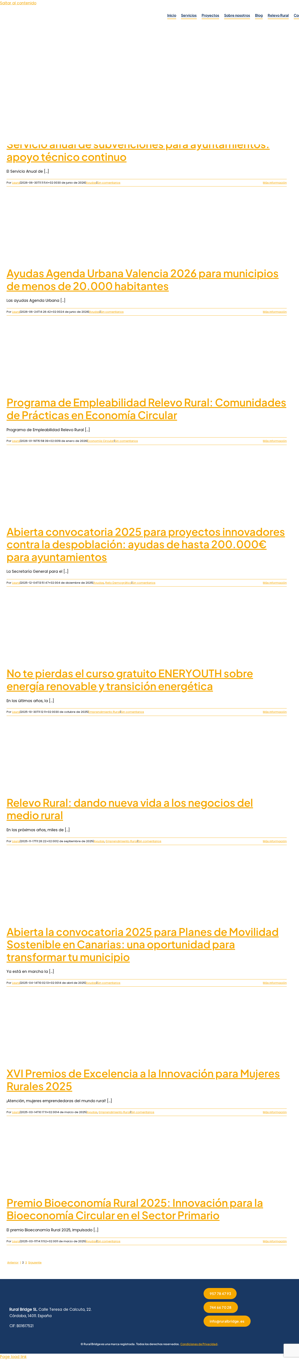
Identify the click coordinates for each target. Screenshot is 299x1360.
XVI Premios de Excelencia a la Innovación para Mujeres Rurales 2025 (143, 1080)
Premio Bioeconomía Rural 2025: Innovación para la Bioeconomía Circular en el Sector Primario (135, 1209)
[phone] (247, 1332)
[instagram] (219, 1332)
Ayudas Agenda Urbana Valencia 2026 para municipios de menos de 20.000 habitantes (143, 279)
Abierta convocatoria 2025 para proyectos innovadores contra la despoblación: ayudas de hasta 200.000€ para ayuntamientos (146, 544)
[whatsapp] (233, 1332)
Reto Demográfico (118, 583)
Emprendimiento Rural (104, 712)
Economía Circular (101, 441)
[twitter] (212, 1332)
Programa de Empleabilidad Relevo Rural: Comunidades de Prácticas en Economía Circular (146, 408)
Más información (275, 183)
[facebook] (205, 1332)
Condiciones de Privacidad (198, 1344)
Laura (16, 183)
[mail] (240, 1332)
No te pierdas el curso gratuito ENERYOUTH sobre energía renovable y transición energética (130, 679)
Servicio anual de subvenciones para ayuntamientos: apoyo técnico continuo (138, 150)
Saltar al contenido (18, 3)
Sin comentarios (108, 183)
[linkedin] (226, 1332)
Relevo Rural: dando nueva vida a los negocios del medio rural (130, 809)
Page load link (13, 1356)
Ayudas (91, 183)
